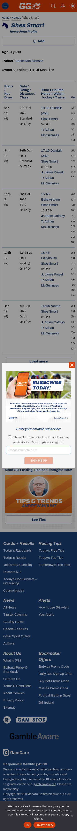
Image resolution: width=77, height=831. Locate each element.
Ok (27, 824)
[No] (72, 816)
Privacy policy (45, 824)
